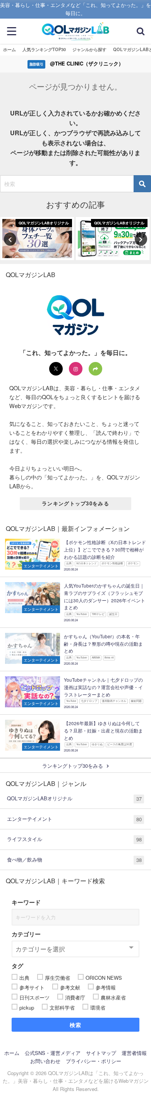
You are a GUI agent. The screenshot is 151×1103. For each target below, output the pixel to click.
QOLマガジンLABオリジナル (74, 798)
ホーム (9, 49)
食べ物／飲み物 (74, 859)
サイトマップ (101, 1052)
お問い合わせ (45, 1061)
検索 (76, 1025)
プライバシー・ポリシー (93, 1061)
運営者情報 (134, 1052)
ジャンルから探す (89, 49)
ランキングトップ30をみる (75, 503)
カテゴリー (26, 934)
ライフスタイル (74, 839)
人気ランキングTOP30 (44, 49)
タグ (17, 966)
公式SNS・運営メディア (53, 1052)
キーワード (26, 902)
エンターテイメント (74, 819)
